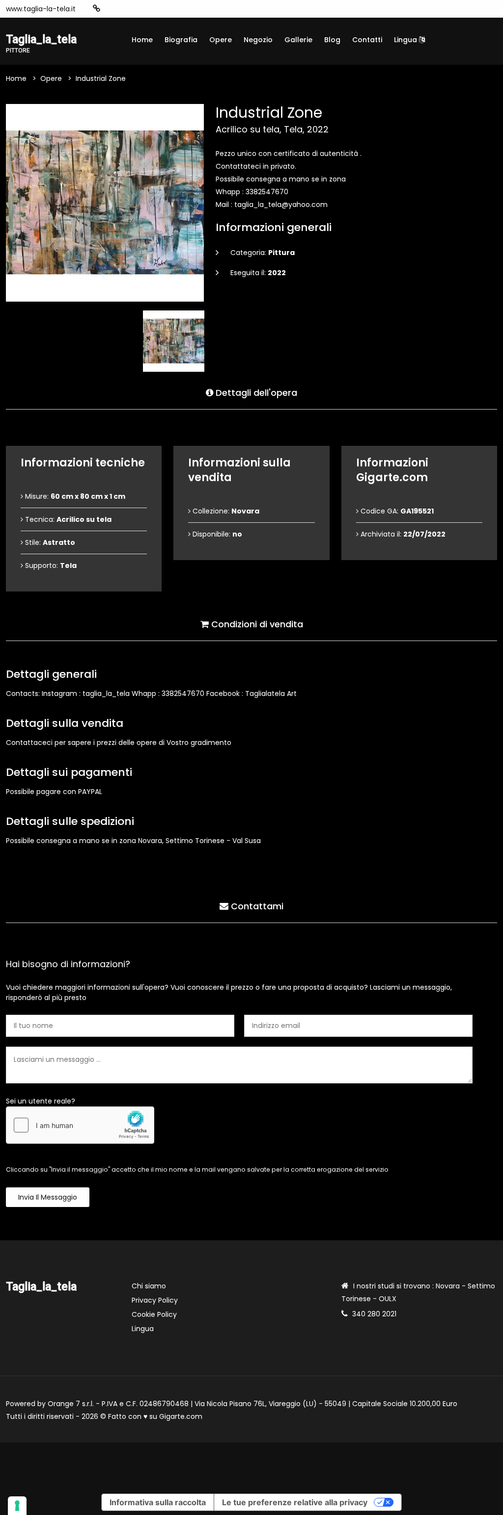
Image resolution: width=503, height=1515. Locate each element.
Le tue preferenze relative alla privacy (294, 1502)
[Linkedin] (156, 9)
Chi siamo (149, 1286)
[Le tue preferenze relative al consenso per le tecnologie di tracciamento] (17, 1505)
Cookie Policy (154, 1314)
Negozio (258, 40)
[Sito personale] (96, 8)
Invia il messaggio (47, 1197)
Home (142, 40)
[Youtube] (141, 9)
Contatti (367, 40)
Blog (332, 40)
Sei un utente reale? (40, 1101)
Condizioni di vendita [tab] (256, 624)
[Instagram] (112, 9)
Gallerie (298, 40)
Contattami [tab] (255, 906)
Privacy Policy (155, 1300)
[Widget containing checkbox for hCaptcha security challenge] (80, 1125)
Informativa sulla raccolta (158, 1502)
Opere (220, 40)
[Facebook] (127, 9)
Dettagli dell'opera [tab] (255, 392)
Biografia (181, 40)
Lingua (406, 40)
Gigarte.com (180, 1416)
